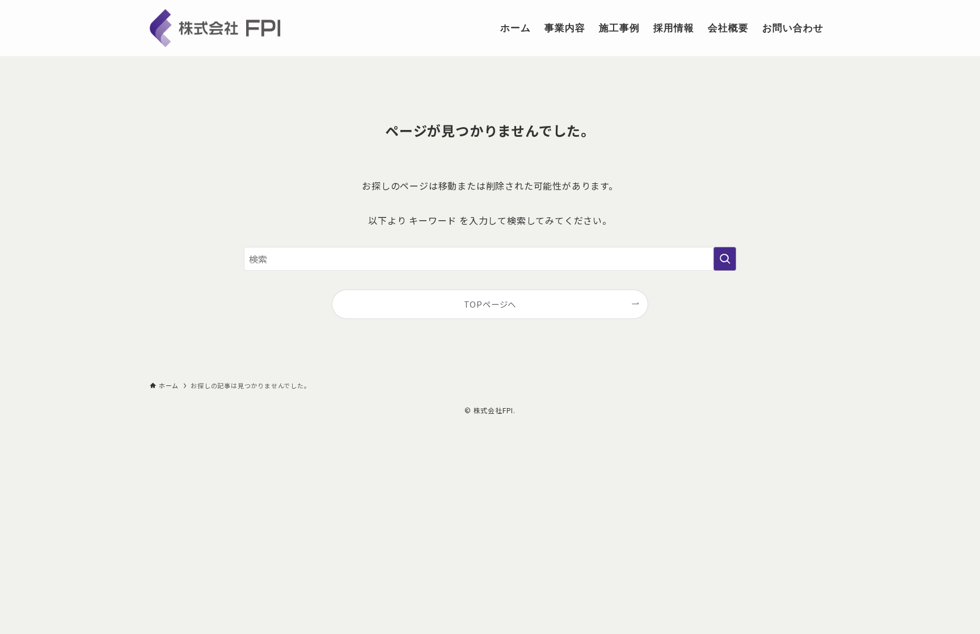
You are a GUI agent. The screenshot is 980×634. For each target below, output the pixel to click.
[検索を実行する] (724, 259)
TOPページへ (490, 304)
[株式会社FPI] (234, 28)
